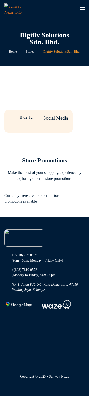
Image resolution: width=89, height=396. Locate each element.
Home (13, 51)
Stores (30, 51)
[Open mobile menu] (82, 9)
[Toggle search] (64, 9)
